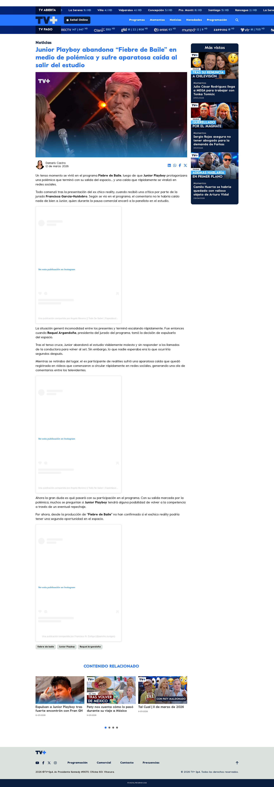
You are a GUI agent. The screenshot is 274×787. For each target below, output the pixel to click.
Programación (217, 20)
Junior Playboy (67, 647)
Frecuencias (151, 762)
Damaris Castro (56, 163)
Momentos (157, 20)
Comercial (104, 762)
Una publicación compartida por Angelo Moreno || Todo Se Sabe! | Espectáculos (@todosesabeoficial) (89, 318)
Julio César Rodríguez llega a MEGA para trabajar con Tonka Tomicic (214, 90)
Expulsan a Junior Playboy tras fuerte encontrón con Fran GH (59, 709)
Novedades (194, 20)
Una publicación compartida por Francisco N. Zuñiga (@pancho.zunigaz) (78, 636)
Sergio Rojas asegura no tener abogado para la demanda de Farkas (212, 140)
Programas (137, 20)
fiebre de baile (45, 647)
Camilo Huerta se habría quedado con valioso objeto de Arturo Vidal (212, 191)
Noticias (175, 20)
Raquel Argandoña (90, 647)
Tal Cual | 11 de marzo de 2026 (161, 707)
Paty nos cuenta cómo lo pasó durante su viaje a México (110, 709)
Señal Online (79, 20)
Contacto (127, 762)
